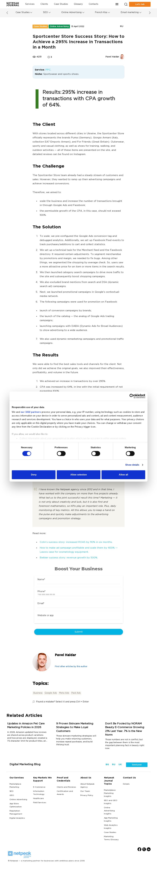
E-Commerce (39, 787)
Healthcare (38, 798)
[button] (117, 4)
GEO (12, 795)
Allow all (123, 474)
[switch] (61, 453)
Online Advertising (71, 12)
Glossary (78, 4)
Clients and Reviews (66, 787)
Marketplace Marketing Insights (110, 793)
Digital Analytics (17, 818)
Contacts (93, 4)
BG (107, 765)
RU (121, 26)
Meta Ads (64, 693)
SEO (45, 12)
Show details (132, 465)
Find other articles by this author (71, 667)
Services (29, 4)
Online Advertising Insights (109, 811)
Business (37, 693)
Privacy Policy (86, 795)
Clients (44, 4)
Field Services (39, 803)
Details (126, 784)
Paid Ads (75, 693)
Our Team (85, 791)
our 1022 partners (31, 412)
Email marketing (130, 12)
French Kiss (101, 12)
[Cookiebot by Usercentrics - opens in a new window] (131, 396)
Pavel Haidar (65, 655)
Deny (33, 474)
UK (120, 765)
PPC (48, 70)
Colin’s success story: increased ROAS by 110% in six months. (76, 542)
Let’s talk (139, 4)
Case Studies (61, 4)
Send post (137, 765)
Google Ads (51, 693)
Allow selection (78, 474)
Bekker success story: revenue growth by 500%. (69, 558)
